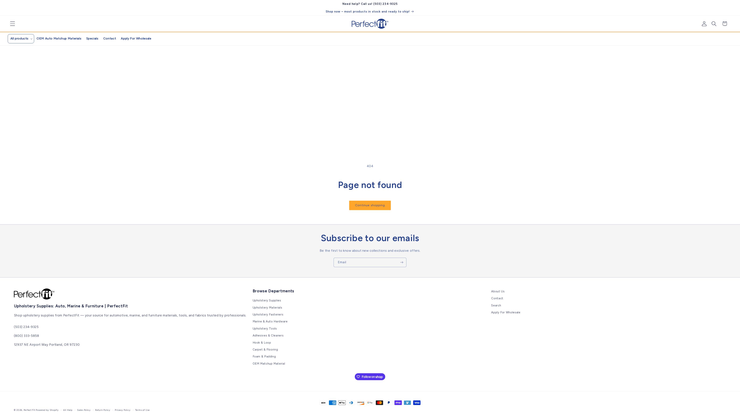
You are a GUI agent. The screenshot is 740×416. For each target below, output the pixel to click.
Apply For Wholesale (505, 312)
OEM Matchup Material (269, 363)
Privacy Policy (122, 410)
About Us (498, 291)
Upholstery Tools (265, 328)
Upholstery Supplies (267, 300)
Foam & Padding (264, 356)
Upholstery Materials (267, 307)
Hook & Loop (262, 342)
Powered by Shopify (47, 410)
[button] (11, 23)
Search (496, 305)
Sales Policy (84, 410)
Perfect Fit (29, 410)
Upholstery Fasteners (268, 314)
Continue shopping (370, 205)
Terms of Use (142, 410)
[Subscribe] (401, 262)
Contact (497, 298)
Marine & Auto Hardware (270, 321)
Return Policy (102, 410)
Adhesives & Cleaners (268, 335)
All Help (67, 410)
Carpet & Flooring (265, 349)
